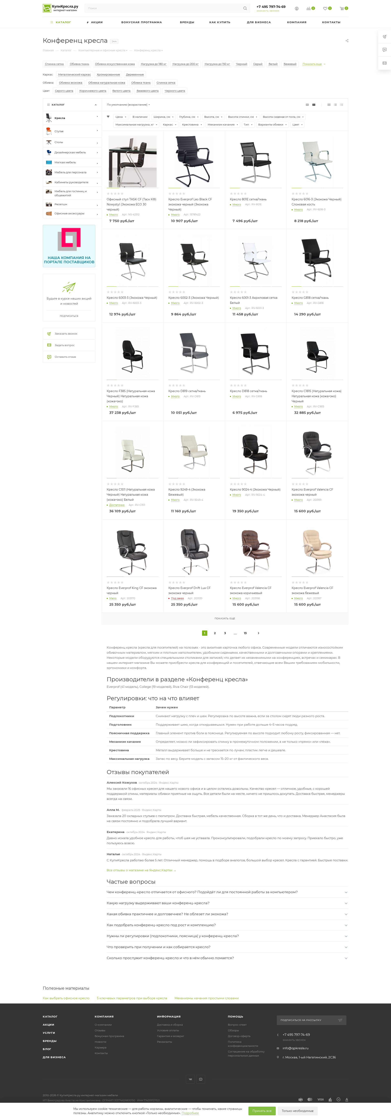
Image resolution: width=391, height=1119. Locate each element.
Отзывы (100, 1030)
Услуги (49, 1032)
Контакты (101, 1053)
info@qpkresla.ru (296, 1048)
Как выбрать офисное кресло (66, 998)
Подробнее (190, 1113)
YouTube (200, 1079)
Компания (104, 1016)
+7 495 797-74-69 (271, 7)
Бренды (50, 1041)
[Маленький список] (307, 104)
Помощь (235, 1016)
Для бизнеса (54, 1057)
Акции (48, 1024)
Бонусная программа (109, 1036)
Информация (169, 1016)
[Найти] (245, 8)
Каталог (50, 1016)
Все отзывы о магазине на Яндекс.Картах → (141, 870)
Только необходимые (298, 1111)
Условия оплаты (168, 1030)
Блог (47, 1049)
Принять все (262, 1111)
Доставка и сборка (170, 1024)
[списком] (335, 104)
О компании (103, 1024)
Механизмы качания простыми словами (207, 998)
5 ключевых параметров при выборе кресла (132, 998)
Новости (100, 1041)
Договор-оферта (239, 1036)
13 (245, 633)
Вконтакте (190, 1079)
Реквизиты (164, 1041)
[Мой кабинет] (297, 9)
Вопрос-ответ (237, 1024)
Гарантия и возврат (170, 1036)
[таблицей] (341, 104)
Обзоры (233, 1030)
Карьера (101, 1047)
